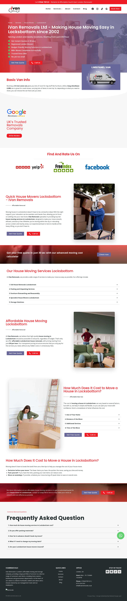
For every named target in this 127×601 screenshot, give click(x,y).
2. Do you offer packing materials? (20, 531)
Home (48, 9)
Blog (85, 9)
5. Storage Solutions (16, 302)
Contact (76, 9)
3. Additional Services (73, 423)
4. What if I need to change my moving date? (24, 541)
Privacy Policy (91, 596)
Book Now (115, 9)
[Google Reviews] (107, 9)
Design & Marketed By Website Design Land (109, 596)
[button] (63, 285)
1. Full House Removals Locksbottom (22, 285)
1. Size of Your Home (72, 415)
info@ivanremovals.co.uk (84, 586)
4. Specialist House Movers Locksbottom (24, 298)
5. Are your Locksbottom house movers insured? (26, 547)
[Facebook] (93, 9)
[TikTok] (102, 9)
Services (60, 574)
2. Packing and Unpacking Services (22, 289)
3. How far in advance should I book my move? (25, 536)
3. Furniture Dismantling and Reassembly (24, 293)
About (67, 9)
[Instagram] (97, 9)
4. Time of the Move (72, 428)
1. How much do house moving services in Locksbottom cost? (30, 525)
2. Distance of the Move (73, 419)
